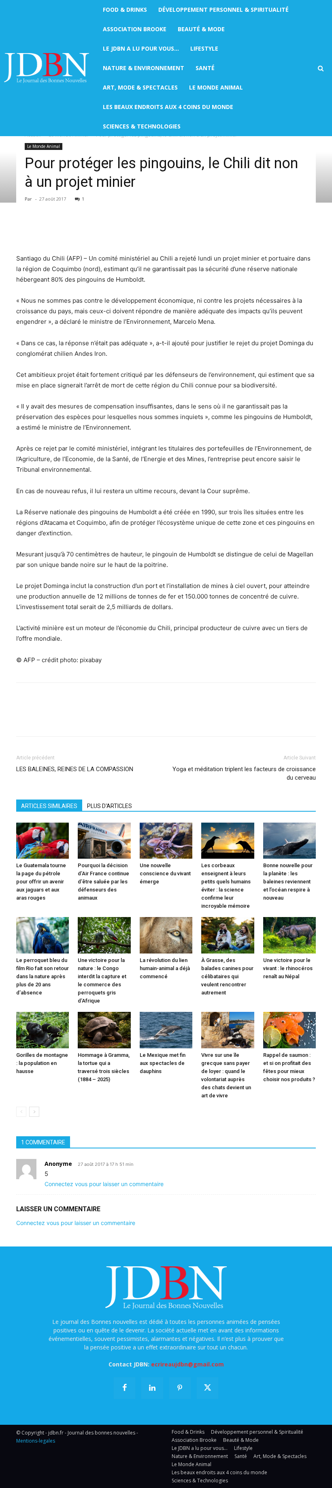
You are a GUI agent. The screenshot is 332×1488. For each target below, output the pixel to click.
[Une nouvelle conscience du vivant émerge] (166, 841)
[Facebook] (24, 230)
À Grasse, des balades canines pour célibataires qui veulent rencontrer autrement (227, 976)
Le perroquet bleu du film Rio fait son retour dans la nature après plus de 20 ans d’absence (42, 976)
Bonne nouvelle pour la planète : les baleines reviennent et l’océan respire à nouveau (288, 881)
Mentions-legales (35, 1440)
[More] (117, 230)
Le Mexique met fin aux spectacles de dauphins (162, 1063)
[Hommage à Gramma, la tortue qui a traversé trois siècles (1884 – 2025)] (104, 1030)
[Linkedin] (99, 230)
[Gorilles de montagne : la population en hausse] (42, 1030)
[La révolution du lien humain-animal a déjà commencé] (166, 935)
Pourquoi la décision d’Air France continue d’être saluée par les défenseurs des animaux (103, 881)
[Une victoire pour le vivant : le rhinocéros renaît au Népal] (289, 935)
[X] (43, 230)
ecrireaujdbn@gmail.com (187, 1364)
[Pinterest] (61, 230)
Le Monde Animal (43, 146)
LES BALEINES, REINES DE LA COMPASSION (74, 769)
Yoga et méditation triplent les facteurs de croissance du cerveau (244, 773)
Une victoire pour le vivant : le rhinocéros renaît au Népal (288, 968)
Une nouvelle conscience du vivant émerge (165, 873)
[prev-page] (21, 1112)
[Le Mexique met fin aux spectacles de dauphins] (166, 1030)
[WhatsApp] (80, 230)
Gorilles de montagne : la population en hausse (42, 1063)
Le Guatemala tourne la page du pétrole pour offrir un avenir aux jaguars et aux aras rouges (41, 881)
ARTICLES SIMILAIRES (49, 806)
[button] (320, 68)
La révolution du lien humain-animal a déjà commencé (165, 968)
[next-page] (34, 1112)
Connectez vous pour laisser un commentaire (104, 1183)
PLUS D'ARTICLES (109, 806)
